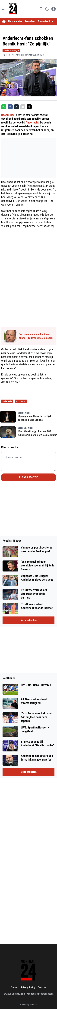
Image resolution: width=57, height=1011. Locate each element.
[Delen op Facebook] (10, 106)
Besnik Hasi (8, 115)
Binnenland (44, 21)
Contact (14, 987)
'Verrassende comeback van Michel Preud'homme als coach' (36, 336)
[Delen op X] (16, 106)
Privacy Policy (28, 987)
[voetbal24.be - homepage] (13, 9)
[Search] (41, 9)
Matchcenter (15, 21)
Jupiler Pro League (11, 50)
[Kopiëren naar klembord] (29, 106)
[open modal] (53, 9)
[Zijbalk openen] (3, 9)
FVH (12, 55)
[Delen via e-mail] (22, 106)
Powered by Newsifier (28, 1004)
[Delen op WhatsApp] (3, 106)
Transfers (30, 21)
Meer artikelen (28, 620)
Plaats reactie (28, 477)
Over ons (42, 987)
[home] (4, 21)
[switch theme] (47, 9)
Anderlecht (32, 122)
